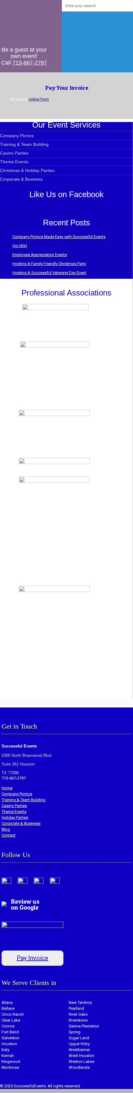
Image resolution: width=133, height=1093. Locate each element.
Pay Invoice (32, 958)
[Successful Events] (23, 21)
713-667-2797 (29, 63)
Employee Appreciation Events (39, 254)
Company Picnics (17, 135)
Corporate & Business (21, 179)
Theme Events (14, 161)
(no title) (19, 245)
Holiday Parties (15, 817)
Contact (8, 835)
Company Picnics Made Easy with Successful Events (58, 236)
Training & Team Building (24, 144)
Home (7, 788)
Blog (6, 829)
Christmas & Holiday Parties (27, 170)
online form (38, 99)
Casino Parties (14, 153)
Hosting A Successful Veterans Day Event (49, 272)
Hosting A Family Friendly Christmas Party (49, 263)
